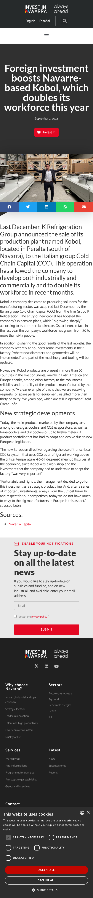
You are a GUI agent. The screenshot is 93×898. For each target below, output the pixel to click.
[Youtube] (56, 666)
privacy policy (39, 617)
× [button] (88, 812)
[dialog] (46, 852)
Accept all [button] (46, 870)
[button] (64, 21)
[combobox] (82, 813)
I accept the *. (33, 617)
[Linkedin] (46, 666)
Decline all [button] (46, 880)
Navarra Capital (20, 524)
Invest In (49, 132)
